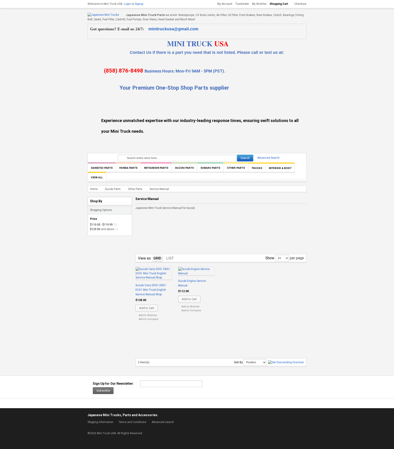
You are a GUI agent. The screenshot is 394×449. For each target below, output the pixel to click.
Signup (139, 3)
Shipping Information (100, 422)
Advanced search (163, 422)
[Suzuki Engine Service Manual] (196, 271)
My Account (224, 3)
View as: (144, 258)
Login (127, 3)
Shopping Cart (279, 3)
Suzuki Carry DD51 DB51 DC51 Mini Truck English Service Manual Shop (150, 290)
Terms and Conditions (132, 422)
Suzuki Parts (113, 189)
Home (94, 189)
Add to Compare (148, 319)
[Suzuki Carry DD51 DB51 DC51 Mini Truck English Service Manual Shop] (153, 274)
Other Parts (135, 189)
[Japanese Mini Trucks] (103, 15)
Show (269, 258)
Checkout (300, 3)
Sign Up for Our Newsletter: (113, 383)
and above (102, 229)
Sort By (238, 362)
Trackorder (242, 3)
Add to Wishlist (148, 315)
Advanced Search (268, 157)
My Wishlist (259, 3)
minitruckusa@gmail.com (173, 29)
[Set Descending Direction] (286, 362)
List (170, 258)
